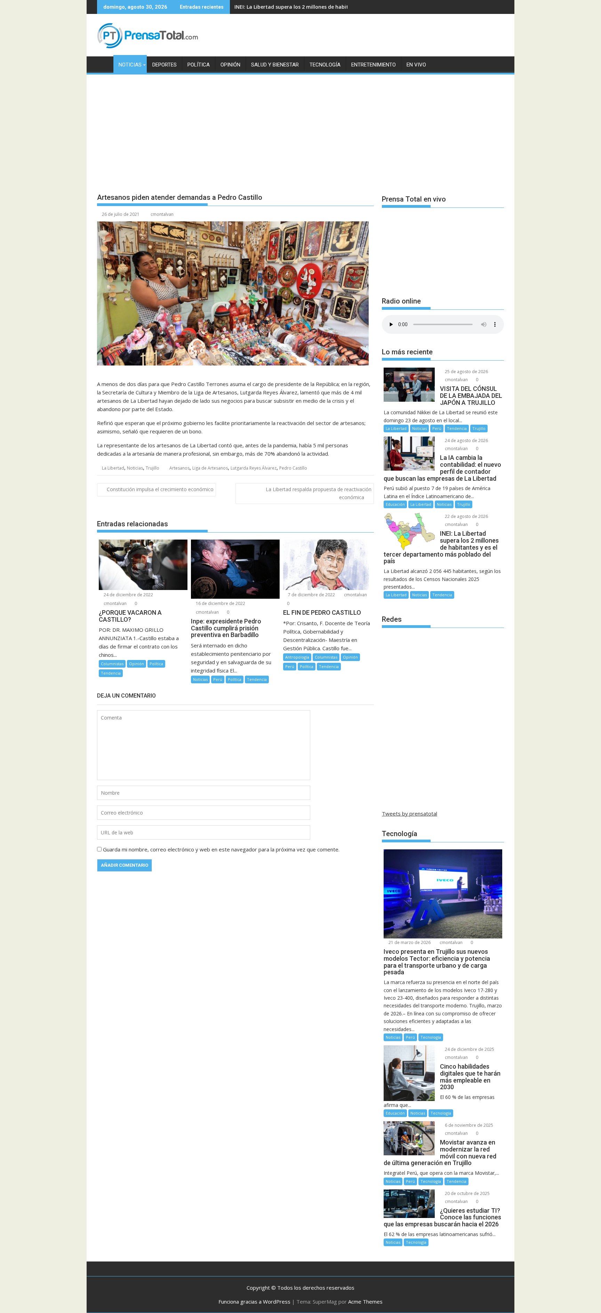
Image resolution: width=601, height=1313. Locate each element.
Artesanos (179, 468)
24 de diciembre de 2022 (128, 595)
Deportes (164, 65)
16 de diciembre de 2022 (220, 603)
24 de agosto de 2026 (466, 440)
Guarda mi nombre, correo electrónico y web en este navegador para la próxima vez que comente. (221, 849)
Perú (217, 679)
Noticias (130, 65)
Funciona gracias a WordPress (254, 1301)
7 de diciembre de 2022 (311, 595)
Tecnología (325, 65)
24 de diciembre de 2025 (469, 1049)
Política (198, 65)
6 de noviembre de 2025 (468, 1125)
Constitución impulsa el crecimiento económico (160, 489)
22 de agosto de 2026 (466, 516)
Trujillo (152, 468)
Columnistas (112, 663)
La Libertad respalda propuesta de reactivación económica (318, 493)
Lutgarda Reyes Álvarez (254, 468)
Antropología (297, 657)
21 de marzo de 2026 (409, 942)
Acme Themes (365, 1301)
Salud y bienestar (275, 65)
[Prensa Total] (104, 63)
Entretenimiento (373, 65)
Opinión (230, 65)
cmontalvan (162, 214)
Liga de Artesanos (210, 468)
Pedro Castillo (293, 468)
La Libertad (113, 468)
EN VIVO (416, 65)
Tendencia (111, 673)
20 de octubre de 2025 (467, 1193)
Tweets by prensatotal (409, 813)
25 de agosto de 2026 (466, 372)
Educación (395, 504)
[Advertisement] (300, 127)
